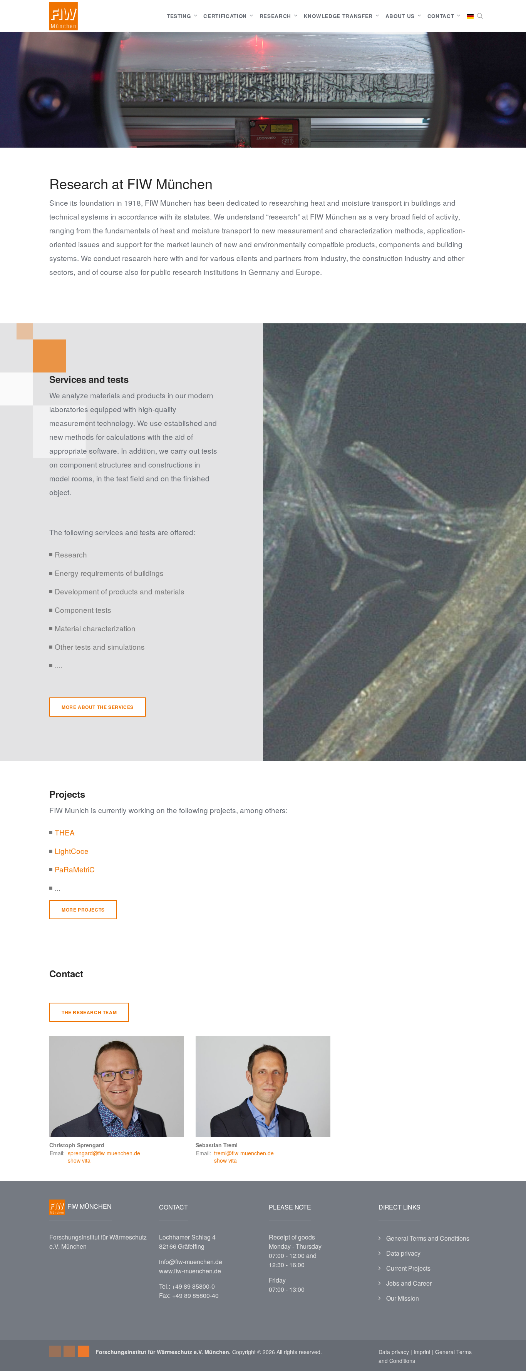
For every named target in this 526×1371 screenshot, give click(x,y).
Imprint (422, 1352)
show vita (79, 1160)
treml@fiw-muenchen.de (244, 1153)
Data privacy (403, 1253)
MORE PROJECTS (83, 909)
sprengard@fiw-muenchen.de (104, 1153)
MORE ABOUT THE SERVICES (98, 707)
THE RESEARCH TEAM (89, 1012)
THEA (65, 832)
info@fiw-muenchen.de (190, 1261)
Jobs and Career (409, 1283)
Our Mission (402, 1298)
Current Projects (408, 1268)
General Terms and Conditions (427, 1238)
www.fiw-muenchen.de (190, 1270)
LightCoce (72, 850)
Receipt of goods (292, 1237)
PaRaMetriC (75, 869)
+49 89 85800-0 (193, 1286)
